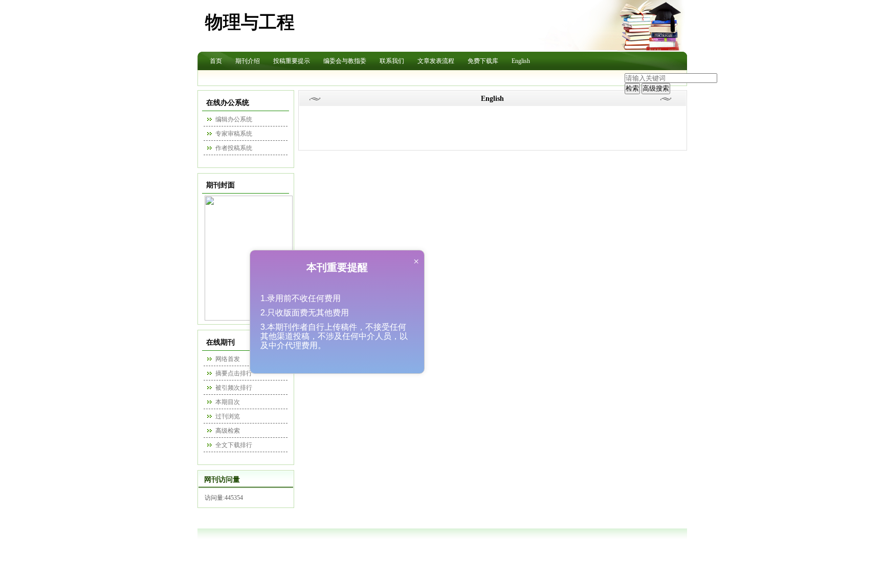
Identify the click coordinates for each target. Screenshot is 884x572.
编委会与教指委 (344, 61)
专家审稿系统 (233, 133)
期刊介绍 (247, 61)
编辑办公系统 (233, 119)
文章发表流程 (435, 61)
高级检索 (227, 430)
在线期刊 (220, 342)
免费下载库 (483, 61)
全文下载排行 (233, 445)
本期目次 (227, 402)
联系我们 (392, 61)
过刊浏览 (227, 416)
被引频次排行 (233, 387)
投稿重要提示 (291, 61)
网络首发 (227, 359)
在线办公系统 (227, 103)
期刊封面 (220, 185)
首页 (216, 61)
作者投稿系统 (233, 148)
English (521, 61)
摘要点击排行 (233, 373)
